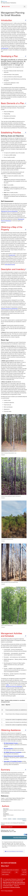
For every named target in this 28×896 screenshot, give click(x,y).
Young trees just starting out (9, 346)
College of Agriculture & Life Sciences (10, 870)
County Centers (5, 874)
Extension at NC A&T (6, 872)
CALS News (24, 870)
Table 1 (8, 685)
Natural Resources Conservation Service (14, 756)
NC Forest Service (8, 748)
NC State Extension (8, 863)
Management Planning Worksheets (9, 211)
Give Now (24, 872)
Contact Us (23, 874)
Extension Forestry (7, 827)
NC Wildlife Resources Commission (12, 752)
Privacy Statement (9, 890)
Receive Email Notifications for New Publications (14, 851)
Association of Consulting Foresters (13, 761)
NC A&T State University (19, 882)
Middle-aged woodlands (8, 361)
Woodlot (24, 820)
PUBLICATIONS (6, 6)
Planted (4, 325)
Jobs (16, 872)
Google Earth (12, 255)
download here (4, 48)
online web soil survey (10, 264)
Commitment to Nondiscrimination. (11, 887)
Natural (4, 332)
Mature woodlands (6, 382)
